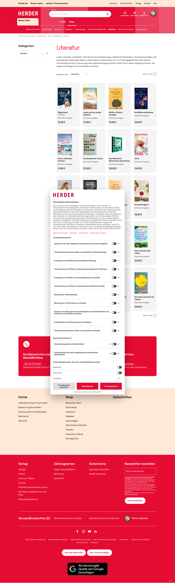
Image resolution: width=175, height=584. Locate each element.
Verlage (21, 470)
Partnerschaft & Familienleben (32, 412)
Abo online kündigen (99, 553)
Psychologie (47, 29)
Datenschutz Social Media (140, 539)
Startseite (31, 36)
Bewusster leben (33, 29)
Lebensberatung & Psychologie (32, 403)
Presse (21, 474)
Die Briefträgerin (142, 205)
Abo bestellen (126, 364)
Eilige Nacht (63, 113)
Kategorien (57, 36)
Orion (137, 159)
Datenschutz (124, 539)
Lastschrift (59, 478)
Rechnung (58, 474)
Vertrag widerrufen (74, 553)
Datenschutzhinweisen (131, 494)
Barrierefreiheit (82, 542)
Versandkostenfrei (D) (34, 518)
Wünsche (22, 421)
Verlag (138, 3)
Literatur (112, 29)
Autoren (113, 3)
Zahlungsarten (64, 464)
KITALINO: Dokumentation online (32, 487)
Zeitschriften (126, 3)
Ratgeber (69, 29)
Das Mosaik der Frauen (93, 159)
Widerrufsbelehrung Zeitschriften (105, 539)
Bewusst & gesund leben (29, 407)
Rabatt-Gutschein (97, 474)
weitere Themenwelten (57, 3)
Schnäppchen (141, 29)
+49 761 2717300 (32, 364)
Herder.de (23, 3)
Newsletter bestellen (140, 464)
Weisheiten (23, 416)
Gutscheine (97, 464)
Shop (71, 22)
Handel (147, 3)
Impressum (94, 542)
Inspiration (58, 29)
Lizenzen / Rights (26, 478)
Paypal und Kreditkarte (64, 470)
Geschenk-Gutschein (99, 470)
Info (155, 3)
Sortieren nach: (62, 75)
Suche (53, 9)
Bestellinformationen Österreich (104, 518)
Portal (63, 22)
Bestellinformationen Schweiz (68, 518)
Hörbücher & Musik (125, 29)
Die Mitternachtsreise (144, 113)
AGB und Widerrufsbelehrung (35, 539)
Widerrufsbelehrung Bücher (58, 539)
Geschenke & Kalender (97, 29)
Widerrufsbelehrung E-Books (80, 539)
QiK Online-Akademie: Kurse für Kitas (32, 493)
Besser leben (36, 3)
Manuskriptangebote (28, 499)
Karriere (22, 483)
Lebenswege (80, 29)
